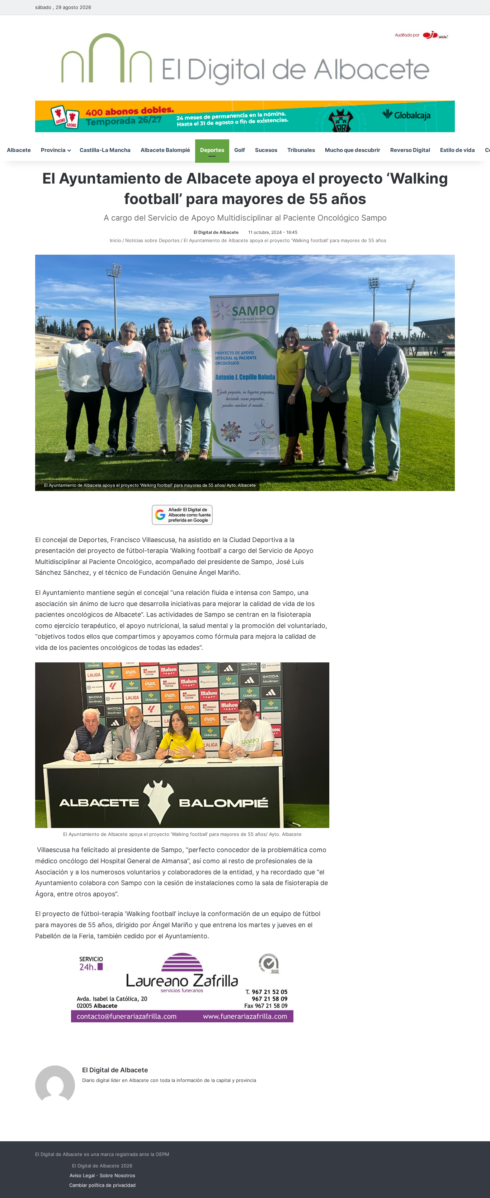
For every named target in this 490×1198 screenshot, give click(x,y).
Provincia (53, 150)
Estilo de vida (457, 150)
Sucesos (266, 150)
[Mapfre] (182, 1020)
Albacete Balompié (165, 150)
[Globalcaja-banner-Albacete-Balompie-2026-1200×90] (245, 116)
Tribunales (301, 150)
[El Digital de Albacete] (245, 57)
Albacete (19, 150)
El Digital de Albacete (216, 232)
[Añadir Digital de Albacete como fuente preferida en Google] (182, 514)
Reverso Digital (410, 150)
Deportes (212, 150)
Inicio (114, 240)
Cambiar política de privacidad (102, 1185)
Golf (239, 150)
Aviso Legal (82, 1175)
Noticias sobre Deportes (152, 240)
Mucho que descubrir (352, 150)
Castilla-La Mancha (105, 150)
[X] (103, 1092)
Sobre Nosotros (117, 1175)
